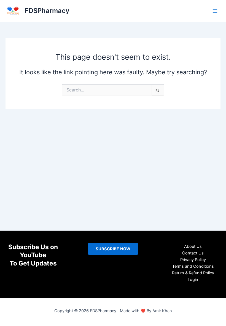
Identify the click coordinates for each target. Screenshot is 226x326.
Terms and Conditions (193, 266)
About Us (193, 246)
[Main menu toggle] (214, 10)
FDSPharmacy (47, 11)
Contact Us (193, 253)
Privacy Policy (193, 259)
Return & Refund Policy (193, 272)
